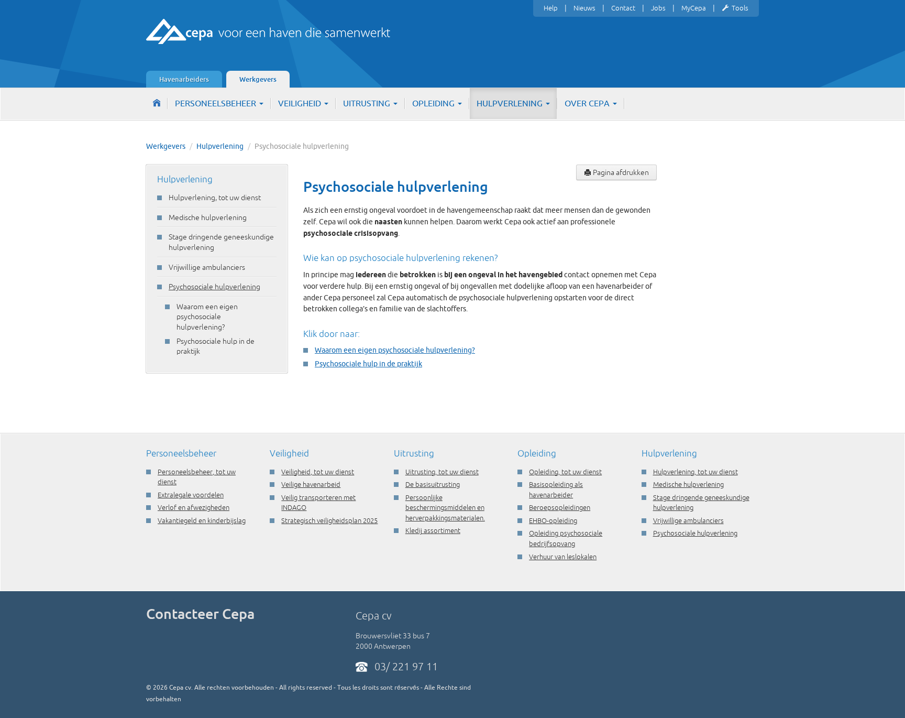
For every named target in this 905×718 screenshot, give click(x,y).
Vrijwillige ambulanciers (207, 267)
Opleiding (434, 103)
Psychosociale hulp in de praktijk (215, 346)
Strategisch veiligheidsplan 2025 (329, 520)
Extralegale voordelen (191, 494)
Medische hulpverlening (208, 217)
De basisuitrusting (432, 484)
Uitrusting (367, 103)
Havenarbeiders (184, 79)
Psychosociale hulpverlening (214, 286)
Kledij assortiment (432, 530)
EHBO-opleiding (553, 520)
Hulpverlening (511, 103)
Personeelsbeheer (216, 103)
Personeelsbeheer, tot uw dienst (197, 477)
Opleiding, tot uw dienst (565, 471)
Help (551, 8)
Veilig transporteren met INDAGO (318, 503)
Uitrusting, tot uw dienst (442, 471)
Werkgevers (258, 79)
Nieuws (584, 8)
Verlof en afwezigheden (193, 507)
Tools (740, 8)
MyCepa (693, 8)
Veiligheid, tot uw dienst (317, 471)
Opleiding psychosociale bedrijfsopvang (565, 538)
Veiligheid (300, 103)
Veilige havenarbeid (310, 484)
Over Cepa (588, 103)
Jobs (658, 8)
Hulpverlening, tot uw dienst (215, 197)
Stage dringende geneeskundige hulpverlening (221, 242)
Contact (623, 8)
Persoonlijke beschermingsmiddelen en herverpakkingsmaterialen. (445, 507)
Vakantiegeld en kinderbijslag (202, 520)
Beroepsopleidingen (559, 507)
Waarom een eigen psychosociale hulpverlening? (207, 316)
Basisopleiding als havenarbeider (556, 489)
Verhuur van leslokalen (563, 556)
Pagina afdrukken (620, 172)
